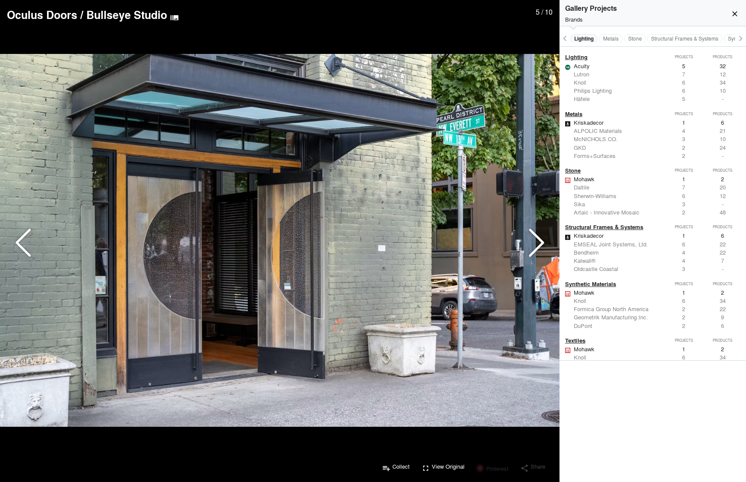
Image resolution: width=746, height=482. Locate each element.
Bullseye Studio (126, 14)
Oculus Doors (42, 14)
